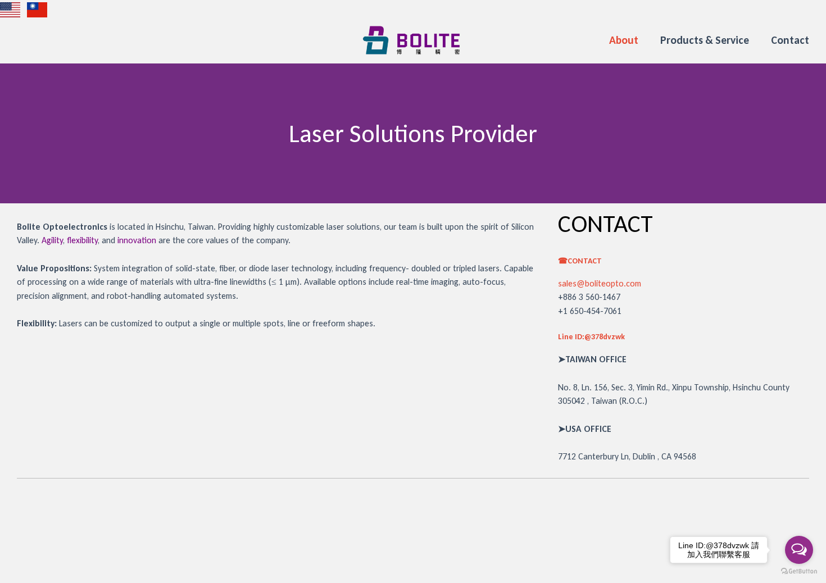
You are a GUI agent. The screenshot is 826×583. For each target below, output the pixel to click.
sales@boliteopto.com (599, 283)
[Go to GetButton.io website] (799, 571)
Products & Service (704, 40)
